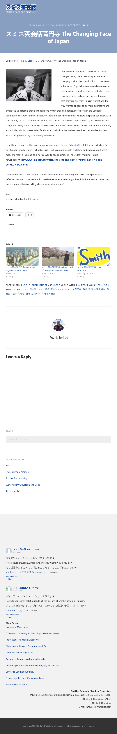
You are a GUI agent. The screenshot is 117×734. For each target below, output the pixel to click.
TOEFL (9, 289)
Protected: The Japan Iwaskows (22, 640)
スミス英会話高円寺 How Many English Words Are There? (20, 269)
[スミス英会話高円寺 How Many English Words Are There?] (22, 256)
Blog (32, 25)
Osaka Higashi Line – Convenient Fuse (25, 678)
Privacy (84, 726)
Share (10, 579)
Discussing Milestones (17, 627)
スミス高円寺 (74, 289)
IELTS (106, 285)
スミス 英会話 (29, 289)
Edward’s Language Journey (20, 672)
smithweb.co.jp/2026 (17, 611)
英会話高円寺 (33, 294)
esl (100, 285)
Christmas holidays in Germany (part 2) (26, 646)
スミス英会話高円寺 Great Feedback (89, 269)
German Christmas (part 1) (19, 653)
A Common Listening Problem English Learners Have (32, 634)
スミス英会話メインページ (26, 549)
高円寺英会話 (48, 294)
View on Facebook (12, 576)
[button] (109, 9)
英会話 (86, 289)
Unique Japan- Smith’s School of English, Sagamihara (32, 666)
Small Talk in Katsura (16, 685)
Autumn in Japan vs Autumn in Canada (25, 659)
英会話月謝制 (98, 289)
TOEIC (17, 289)
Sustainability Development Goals (23, 485)
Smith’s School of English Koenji (77, 145)
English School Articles (51, 25)
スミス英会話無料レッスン (52, 289)
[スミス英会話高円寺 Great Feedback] (93, 256)
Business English (86, 285)
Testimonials (12, 491)
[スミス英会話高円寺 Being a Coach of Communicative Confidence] (58, 256)
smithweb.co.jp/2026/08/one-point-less (26, 572)
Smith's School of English (21, 9)
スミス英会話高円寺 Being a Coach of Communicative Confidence (57, 269)
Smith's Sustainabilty (16, 479)
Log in (91, 726)
